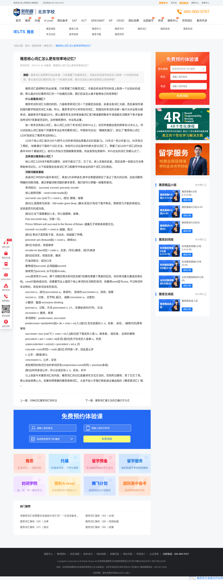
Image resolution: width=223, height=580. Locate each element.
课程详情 (187, 200)
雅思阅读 (165, 29)
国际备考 (62, 20)
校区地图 (74, 554)
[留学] (182, 159)
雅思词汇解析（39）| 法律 (34, 521)
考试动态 (50, 34)
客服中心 (205, 3)
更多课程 (199, 185)
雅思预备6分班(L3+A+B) (166, 196)
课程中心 (195, 3)
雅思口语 (73, 29)
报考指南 (73, 34)
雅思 (27, 20)
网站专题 (127, 554)
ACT (84, 20)
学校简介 (140, 554)
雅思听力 (96, 29)
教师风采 (202, 20)
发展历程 (114, 554)
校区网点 (184, 3)
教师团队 (61, 554)
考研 (160, 20)
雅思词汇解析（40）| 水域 (99, 515)
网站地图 (101, 554)
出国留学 (148, 20)
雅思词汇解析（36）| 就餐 (99, 527)
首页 (18, 20)
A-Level (48, 20)
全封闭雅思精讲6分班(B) (167, 282)
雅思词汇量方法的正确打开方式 (112, 400)
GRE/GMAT (98, 20)
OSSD (120, 20)
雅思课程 (50, 29)
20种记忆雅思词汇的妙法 (43, 400)
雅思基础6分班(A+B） (166, 212)
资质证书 (163, 3)
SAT (74, 20)
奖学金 (174, 3)
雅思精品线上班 (167, 305)
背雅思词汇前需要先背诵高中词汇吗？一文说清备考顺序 (50, 515)
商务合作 (88, 554)
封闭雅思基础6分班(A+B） (167, 266)
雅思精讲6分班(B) (166, 227)
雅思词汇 (142, 29)
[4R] (182, 124)
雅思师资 (119, 34)
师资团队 (187, 20)
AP (110, 20)
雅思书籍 (96, 34)
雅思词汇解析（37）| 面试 (34, 527)
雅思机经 (187, 29)
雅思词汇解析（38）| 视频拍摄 (102, 521)
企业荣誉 (154, 554)
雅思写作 (119, 29)
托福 (37, 20)
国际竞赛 (133, 20)
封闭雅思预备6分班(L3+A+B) (167, 251)
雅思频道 (36, 45)
